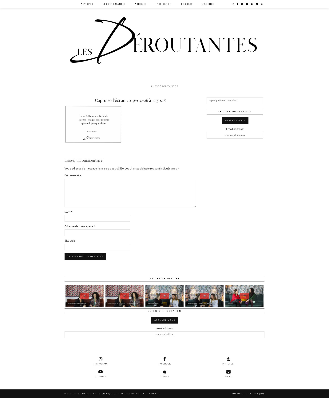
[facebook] (237, 4)
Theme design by (248, 393)
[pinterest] (242, 4)
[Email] (257, 4)
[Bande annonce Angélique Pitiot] (204, 296)
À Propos (87, 4)
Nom (68, 212)
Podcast (186, 4)
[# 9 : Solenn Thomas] (244, 296)
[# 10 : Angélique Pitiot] (164, 296)
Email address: (235, 129)
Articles (140, 4)
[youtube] (247, 4)
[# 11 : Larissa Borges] (84, 296)
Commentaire (73, 175)
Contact (155, 393)
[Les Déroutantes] (164, 41)
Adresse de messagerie (80, 226)
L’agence (208, 4)
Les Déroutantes (114, 4)
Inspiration (164, 4)
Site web (70, 240)
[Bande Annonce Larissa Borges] (124, 296)
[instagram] (233, 4)
